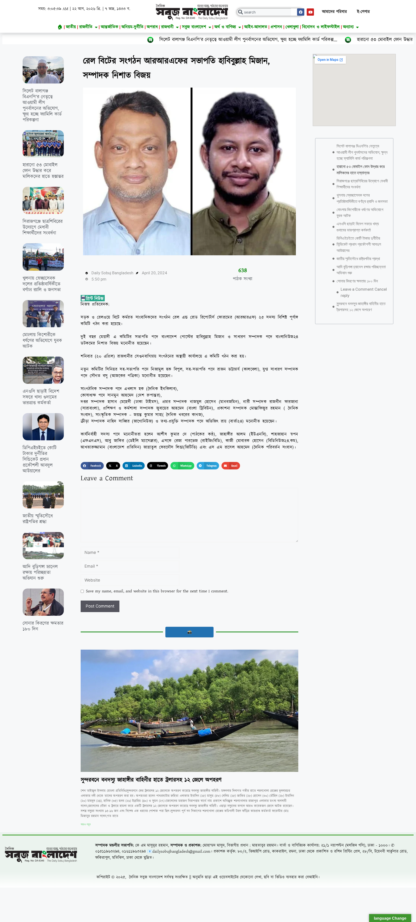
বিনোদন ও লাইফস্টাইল (321, 27)
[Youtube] (310, 12)
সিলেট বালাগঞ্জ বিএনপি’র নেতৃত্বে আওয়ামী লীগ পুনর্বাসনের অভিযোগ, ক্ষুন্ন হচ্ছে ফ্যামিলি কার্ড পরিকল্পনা (42, 105)
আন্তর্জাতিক (109, 27)
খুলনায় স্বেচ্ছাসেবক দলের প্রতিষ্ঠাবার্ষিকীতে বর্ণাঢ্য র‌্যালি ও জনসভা (42, 284)
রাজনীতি (85, 27)
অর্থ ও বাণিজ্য (225, 27)
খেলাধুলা (292, 27)
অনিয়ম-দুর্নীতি (132, 27)
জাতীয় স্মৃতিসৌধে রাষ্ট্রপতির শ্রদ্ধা (38, 519)
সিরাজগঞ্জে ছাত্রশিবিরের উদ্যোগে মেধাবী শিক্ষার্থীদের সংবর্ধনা (43, 227)
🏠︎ (60, 27)
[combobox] (270, 12)
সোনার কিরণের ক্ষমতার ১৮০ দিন (43, 626)
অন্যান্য (348, 27)
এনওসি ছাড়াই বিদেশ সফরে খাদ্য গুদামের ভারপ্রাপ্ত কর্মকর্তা (41, 397)
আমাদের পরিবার (334, 12)
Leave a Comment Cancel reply (364, 292)
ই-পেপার (363, 12)
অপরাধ (152, 27)
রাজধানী (167, 27)
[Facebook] (300, 12)
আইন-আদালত (255, 27)
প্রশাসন (276, 27)
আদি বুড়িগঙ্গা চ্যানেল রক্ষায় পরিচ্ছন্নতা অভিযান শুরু (40, 572)
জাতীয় (71, 27)
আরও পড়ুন (86, 824)
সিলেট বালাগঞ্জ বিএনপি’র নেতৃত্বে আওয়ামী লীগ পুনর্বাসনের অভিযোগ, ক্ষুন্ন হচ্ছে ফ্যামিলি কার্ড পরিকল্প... (186, 39)
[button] (92, 466)
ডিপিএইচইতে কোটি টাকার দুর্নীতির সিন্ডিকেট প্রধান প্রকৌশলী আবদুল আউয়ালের (40, 459)
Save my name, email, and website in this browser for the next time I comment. (157, 591)
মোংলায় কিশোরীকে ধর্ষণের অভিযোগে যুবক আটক (42, 341)
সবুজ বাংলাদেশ (194, 27)
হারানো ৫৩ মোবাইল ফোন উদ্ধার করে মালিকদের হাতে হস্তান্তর (349, 39)
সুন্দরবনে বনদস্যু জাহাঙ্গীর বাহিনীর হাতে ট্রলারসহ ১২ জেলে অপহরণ (151, 780)
